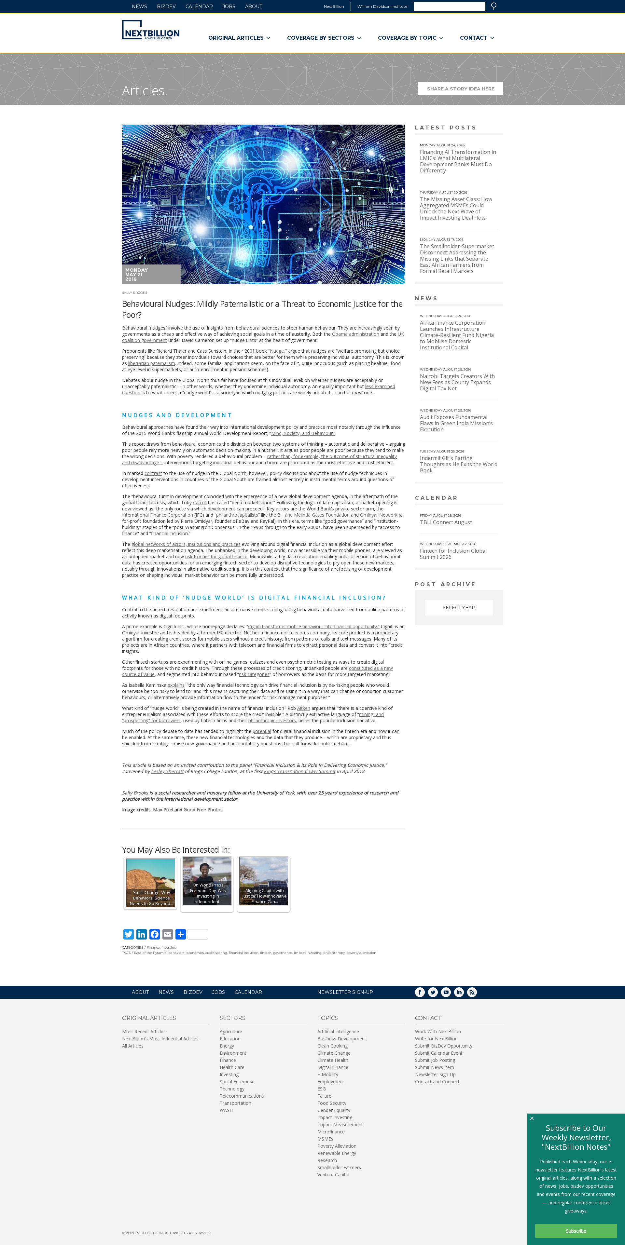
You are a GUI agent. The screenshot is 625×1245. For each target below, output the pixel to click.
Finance (153, 947)
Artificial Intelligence (338, 1031)
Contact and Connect (437, 1081)
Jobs (229, 6)
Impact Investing (334, 1117)
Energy (227, 1046)
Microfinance (331, 1132)
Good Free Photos (203, 809)
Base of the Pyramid (150, 953)
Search (493, 6)
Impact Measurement (340, 1124)
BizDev (166, 6)
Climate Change (334, 1053)
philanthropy (334, 953)
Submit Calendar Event (439, 1053)
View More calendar (481, 498)
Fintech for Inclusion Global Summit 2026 (453, 554)
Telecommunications (242, 1096)
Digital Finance (332, 1067)
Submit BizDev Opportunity (443, 1046)
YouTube (450, 994)
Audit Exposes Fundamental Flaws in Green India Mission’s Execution (456, 423)
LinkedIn (463, 994)
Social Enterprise (237, 1081)
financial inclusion (243, 953)
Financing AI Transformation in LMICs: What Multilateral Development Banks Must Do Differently (458, 161)
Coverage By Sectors (320, 38)
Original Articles (236, 38)
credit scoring (216, 953)
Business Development (341, 1038)
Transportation (235, 1103)
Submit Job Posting (435, 1060)
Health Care (232, 1067)
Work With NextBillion (438, 1031)
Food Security (331, 1103)
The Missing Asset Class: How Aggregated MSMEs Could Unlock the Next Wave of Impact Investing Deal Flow (456, 208)
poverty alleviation (361, 953)
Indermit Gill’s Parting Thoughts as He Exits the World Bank (458, 464)
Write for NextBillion (436, 1038)
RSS (476, 994)
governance (282, 953)
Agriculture (231, 1031)
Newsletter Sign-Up (435, 1074)
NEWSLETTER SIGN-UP (345, 992)
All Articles (133, 1046)
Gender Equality (333, 1110)
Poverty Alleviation (336, 1146)
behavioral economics (186, 953)
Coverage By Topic (407, 38)
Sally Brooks (134, 293)
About (253, 6)
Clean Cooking (332, 1046)
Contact (474, 38)
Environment (233, 1053)
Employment (330, 1081)
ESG (321, 1089)
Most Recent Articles (144, 1031)
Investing (168, 947)
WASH (226, 1110)
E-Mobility (327, 1074)
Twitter (437, 994)
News (139, 6)
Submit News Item (434, 1067)
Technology (232, 1089)
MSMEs (325, 1139)
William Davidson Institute (382, 6)
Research (327, 1160)
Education (230, 1038)
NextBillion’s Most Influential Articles (160, 1038)
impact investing (308, 953)
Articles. (145, 90)
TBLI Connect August (446, 522)
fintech (265, 953)
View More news (486, 299)
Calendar (199, 6)
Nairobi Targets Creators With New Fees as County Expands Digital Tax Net (457, 382)
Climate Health (332, 1060)
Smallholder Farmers (339, 1167)
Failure (324, 1096)
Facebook (424, 994)
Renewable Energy (336, 1153)
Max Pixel (163, 809)
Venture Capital (333, 1174)
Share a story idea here (465, 90)
